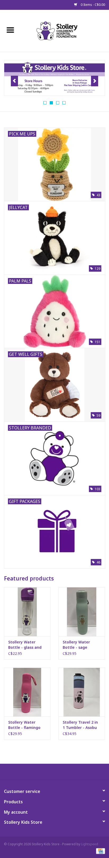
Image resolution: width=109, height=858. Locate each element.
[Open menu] (10, 29)
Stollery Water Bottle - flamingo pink (24, 725)
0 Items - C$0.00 (92, 4)
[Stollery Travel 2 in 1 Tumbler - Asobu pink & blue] (81, 692)
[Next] (94, 81)
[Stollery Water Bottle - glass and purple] (27, 611)
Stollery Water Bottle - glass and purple (25, 644)
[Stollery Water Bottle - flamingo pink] (27, 692)
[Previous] (14, 81)
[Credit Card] (99, 850)
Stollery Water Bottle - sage (76, 644)
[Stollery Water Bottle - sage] (81, 611)
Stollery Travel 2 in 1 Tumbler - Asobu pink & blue (80, 725)
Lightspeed (89, 844)
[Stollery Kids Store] (65, 30)
